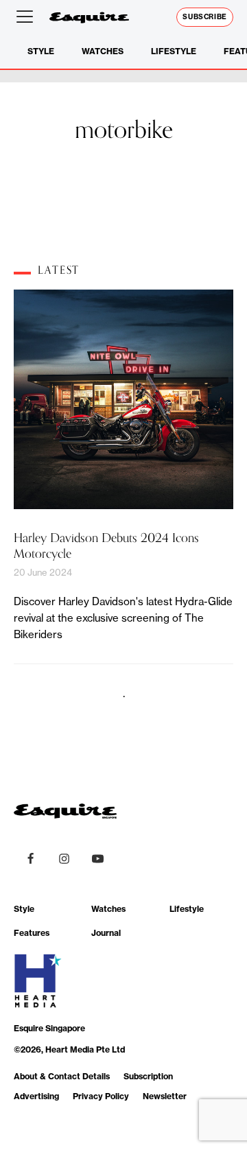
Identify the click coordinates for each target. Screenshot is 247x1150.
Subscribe (205, 16)
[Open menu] (27, 17)
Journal (106, 933)
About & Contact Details (62, 1076)
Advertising (36, 1096)
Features (31, 933)
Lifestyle (173, 51)
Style (40, 51)
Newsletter (165, 1096)
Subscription (148, 1076)
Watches (103, 51)
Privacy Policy (101, 1096)
